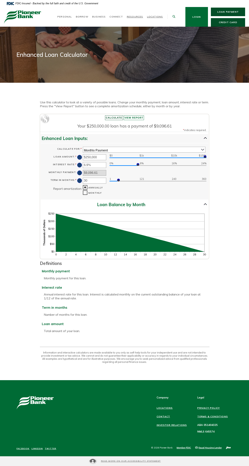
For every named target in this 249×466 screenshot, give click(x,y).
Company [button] (162, 397)
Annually (95, 187)
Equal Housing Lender (210, 447)
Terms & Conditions (212, 416)
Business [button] (99, 16)
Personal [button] (64, 16)
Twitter (50, 449)
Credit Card (232, 22)
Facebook (23, 449)
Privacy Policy (208, 407)
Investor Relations (172, 425)
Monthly (95, 193)
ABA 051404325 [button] (207, 424)
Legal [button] (200, 397)
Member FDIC (184, 447)
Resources (135, 16)
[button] (124, 138)
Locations (155, 16)
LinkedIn (37, 449)
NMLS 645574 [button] (206, 431)
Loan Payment (231, 11)
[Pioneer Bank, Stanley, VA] (22, 17)
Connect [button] (116, 16)
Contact (163, 416)
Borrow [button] (82, 16)
